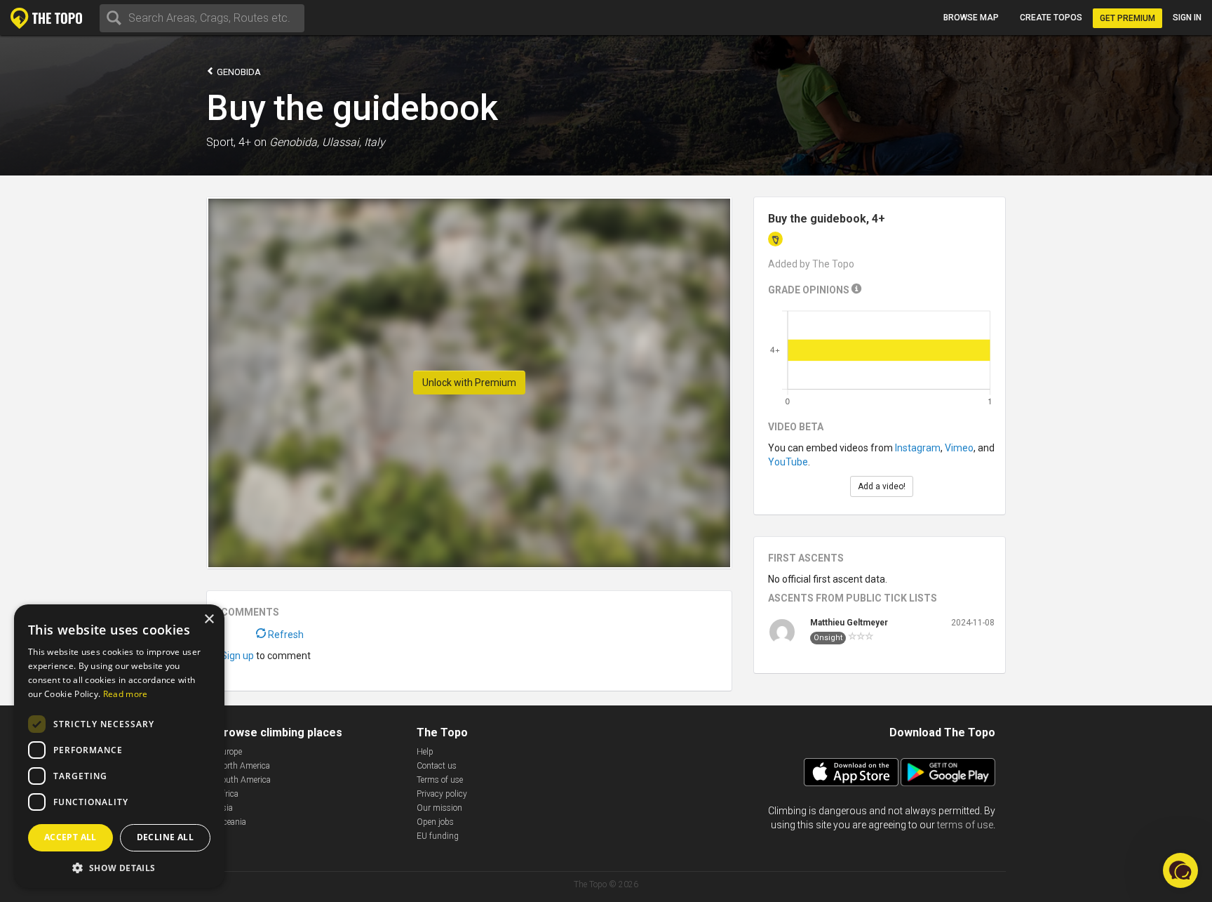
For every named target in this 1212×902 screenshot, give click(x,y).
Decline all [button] (165, 837)
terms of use (965, 824)
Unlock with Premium (469, 382)
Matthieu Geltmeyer (849, 623)
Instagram (918, 447)
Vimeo (959, 447)
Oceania (231, 822)
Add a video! (881, 486)
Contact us (437, 766)
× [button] (208, 619)
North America (243, 766)
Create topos (1051, 17)
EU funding (438, 836)
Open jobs (435, 822)
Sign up (237, 655)
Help (425, 752)
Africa (227, 794)
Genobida (238, 72)
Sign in (1187, 17)
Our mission (439, 808)
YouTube (788, 461)
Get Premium (1127, 18)
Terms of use (440, 780)
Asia (225, 808)
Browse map (971, 17)
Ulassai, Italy (353, 142)
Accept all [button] (70, 837)
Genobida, (294, 142)
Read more (125, 694)
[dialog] (119, 746)
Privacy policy (442, 794)
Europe (229, 752)
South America (244, 780)
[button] (119, 867)
